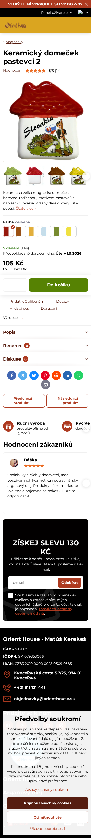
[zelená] (58, 231)
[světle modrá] (46, 231)
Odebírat (69, 582)
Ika (22, 317)
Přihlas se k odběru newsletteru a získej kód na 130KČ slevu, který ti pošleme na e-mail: (46, 564)
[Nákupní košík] (73, 25)
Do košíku (58, 285)
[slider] (35, 71)
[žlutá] (71, 231)
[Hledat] (61, 25)
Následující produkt (68, 400)
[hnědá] (21, 231)
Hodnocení (12, 70)
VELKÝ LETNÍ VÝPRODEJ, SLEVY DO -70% (45, 4)
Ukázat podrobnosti (47, 828)
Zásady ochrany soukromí (47, 789)
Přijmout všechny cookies (47, 803)
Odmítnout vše (48, 817)
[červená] (8, 231)
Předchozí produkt (22, 400)
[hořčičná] (33, 231)
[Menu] (85, 25)
